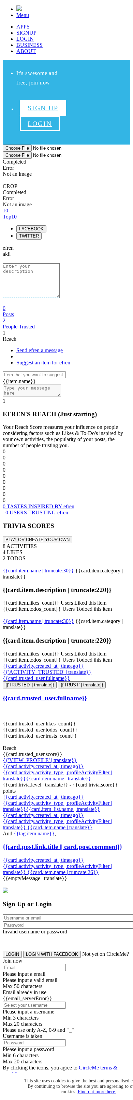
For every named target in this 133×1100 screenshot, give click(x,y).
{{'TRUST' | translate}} (82, 684)
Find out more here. (97, 1091)
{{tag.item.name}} (34, 833)
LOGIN (25, 39)
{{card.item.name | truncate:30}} (38, 570)
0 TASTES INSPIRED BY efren (38, 506)
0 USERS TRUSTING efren (36, 512)
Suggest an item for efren (43, 362)
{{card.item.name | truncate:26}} (63, 872)
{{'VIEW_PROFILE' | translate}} (40, 760)
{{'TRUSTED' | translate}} (29, 684)
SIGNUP (26, 33)
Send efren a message (39, 350)
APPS (23, 27)
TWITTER (29, 236)
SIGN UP (43, 108)
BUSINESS (29, 45)
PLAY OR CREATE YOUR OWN (37, 539)
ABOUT (26, 51)
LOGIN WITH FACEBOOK (52, 954)
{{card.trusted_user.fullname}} (36, 678)
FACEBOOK (31, 228)
